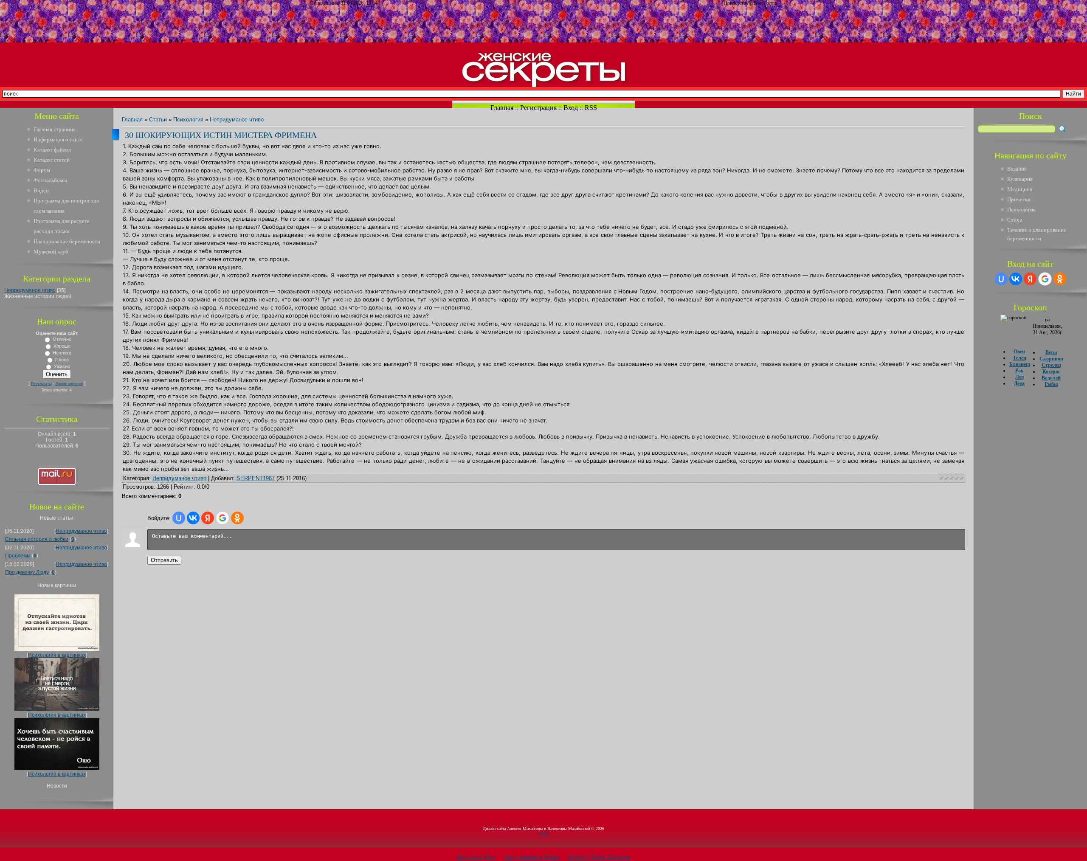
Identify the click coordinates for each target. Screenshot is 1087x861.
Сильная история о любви (36, 539)
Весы (1051, 352)
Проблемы (18, 556)
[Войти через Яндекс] (207, 518)
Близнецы (1021, 364)
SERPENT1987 (256, 478)
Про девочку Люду (27, 572)
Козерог (1051, 371)
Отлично (62, 339)
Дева (1019, 383)
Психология (188, 119)
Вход (570, 107)
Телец (1019, 358)
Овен (1019, 352)
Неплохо (62, 352)
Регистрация (538, 107)
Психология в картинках (57, 655)
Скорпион (1051, 359)
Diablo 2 (578, 857)
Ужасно (62, 366)
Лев (1019, 377)
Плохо (62, 359)
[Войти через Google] (222, 518)
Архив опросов (69, 384)
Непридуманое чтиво (30, 290)
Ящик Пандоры (610, 857)
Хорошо (62, 346)
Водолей (1051, 378)
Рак (1019, 371)
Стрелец (1051, 365)
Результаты (41, 384)
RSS (591, 107)
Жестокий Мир (476, 857)
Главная (501, 107)
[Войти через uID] (178, 518)
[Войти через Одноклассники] (237, 518)
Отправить (164, 560)
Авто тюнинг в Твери (532, 857)
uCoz (543, 833)
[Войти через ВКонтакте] (193, 518)
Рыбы (1051, 384)
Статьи (158, 119)
